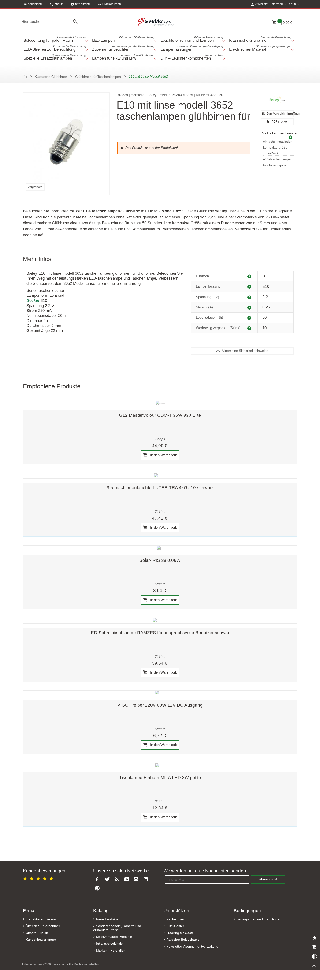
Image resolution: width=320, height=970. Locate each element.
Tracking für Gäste (180, 933)
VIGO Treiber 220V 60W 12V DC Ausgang (160, 705)
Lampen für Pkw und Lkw (123, 57)
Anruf (59, 4)
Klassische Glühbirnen (260, 39)
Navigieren (82, 4)
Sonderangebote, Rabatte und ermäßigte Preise (117, 928)
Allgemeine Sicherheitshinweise (244, 350)
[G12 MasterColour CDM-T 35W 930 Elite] (160, 403)
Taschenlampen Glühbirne (274, 165)
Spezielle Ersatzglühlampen (54, 57)
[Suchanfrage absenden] (76, 22)
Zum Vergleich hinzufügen (280, 113)
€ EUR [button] (295, 4)
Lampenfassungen (191, 48)
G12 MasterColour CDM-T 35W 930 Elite (160, 415)
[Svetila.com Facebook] (98, 879)
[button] (109, 4)
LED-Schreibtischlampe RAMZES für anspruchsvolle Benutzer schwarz (160, 632)
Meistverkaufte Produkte (114, 937)
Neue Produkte (107, 919)
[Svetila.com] (156, 22)
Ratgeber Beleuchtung (183, 939)
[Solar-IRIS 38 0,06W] (160, 548)
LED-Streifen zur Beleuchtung (54, 48)
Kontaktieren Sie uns (41, 919)
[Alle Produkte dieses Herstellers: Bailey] (277, 99)
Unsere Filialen (37, 933)
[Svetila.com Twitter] (108, 879)
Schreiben (35, 4)
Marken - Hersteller (110, 950)
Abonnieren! (268, 879)
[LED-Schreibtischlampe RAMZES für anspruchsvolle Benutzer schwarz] (160, 620)
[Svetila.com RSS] (117, 879)
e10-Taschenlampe (277, 159)
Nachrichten (175, 919)
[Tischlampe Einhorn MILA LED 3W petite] (160, 765)
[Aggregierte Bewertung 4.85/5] (39, 878)
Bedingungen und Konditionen (259, 919)
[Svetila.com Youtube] (127, 879)
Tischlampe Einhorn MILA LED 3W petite (160, 777)
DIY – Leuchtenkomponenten (191, 57)
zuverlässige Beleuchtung (272, 154)
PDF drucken (279, 121)
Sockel (32, 300)
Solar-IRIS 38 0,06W (160, 560)
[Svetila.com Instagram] (137, 879)
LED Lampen (123, 39)
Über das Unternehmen (43, 926)
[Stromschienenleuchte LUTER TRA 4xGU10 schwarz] (160, 475)
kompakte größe (275, 147)
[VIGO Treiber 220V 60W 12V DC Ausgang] (160, 693)
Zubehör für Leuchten (123, 48)
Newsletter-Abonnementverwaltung (192, 946)
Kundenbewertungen (41, 939)
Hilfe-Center (175, 926)
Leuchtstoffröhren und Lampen (191, 39)
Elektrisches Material (260, 48)
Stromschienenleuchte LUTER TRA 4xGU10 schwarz (160, 487)
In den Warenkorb (163, 455)
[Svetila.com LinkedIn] (147, 879)
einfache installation (277, 141)
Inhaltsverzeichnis (109, 943)
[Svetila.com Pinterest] (98, 888)
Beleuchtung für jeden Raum (54, 39)
